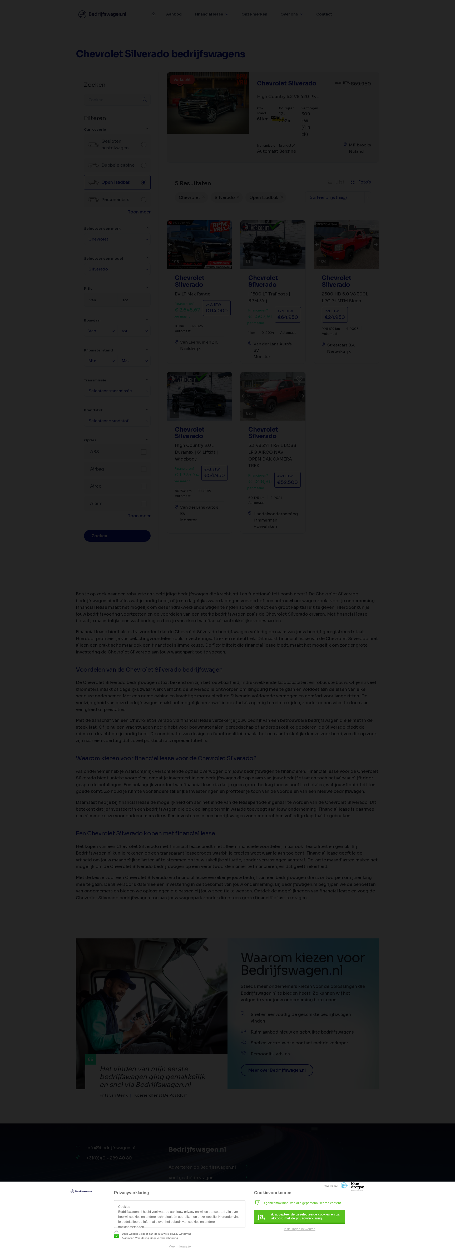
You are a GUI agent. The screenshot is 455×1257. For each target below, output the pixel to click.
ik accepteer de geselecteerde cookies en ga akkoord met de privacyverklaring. (298, 1216)
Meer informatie (180, 1246)
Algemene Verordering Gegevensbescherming (150, 1237)
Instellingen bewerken (299, 1229)
